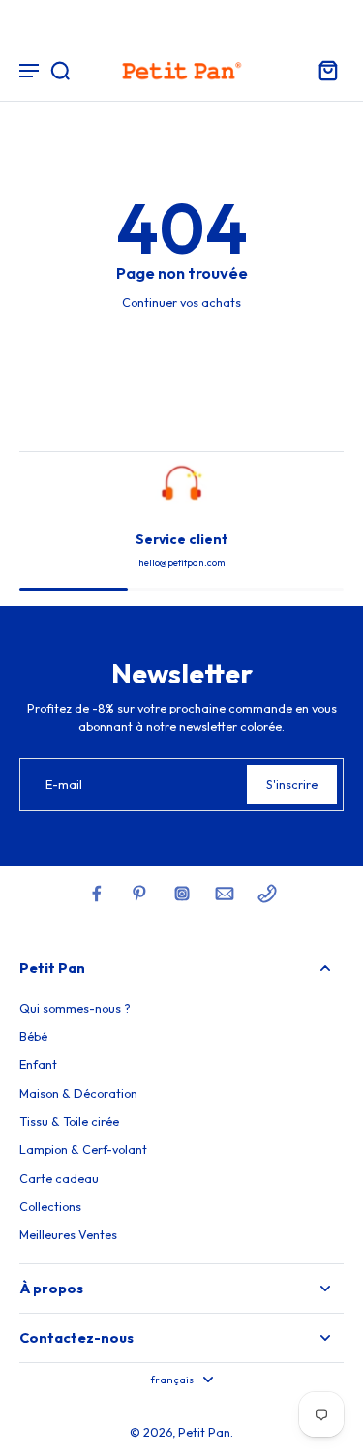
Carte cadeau (59, 1178)
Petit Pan (204, 1432)
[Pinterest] (139, 893)
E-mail (63, 784)
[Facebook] (97, 893)
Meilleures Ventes (68, 1234)
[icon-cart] (322, 69)
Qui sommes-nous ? (75, 1008)
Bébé (33, 1036)
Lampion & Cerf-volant (83, 1149)
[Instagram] (182, 893)
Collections (50, 1206)
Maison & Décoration (78, 1093)
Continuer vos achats (181, 302)
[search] (60, 69)
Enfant (38, 1064)
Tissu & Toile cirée (69, 1121)
